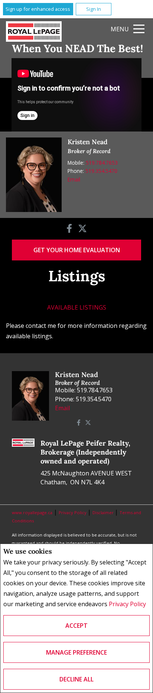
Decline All (76, 679)
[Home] (34, 31)
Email (74, 179)
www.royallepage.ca (32, 512)
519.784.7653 (102, 162)
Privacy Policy (127, 604)
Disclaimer (103, 512)
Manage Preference (76, 652)
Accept (76, 625)
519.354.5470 (101, 170)
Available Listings (76, 307)
